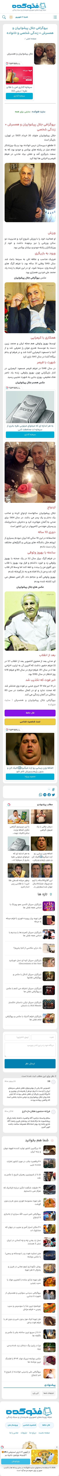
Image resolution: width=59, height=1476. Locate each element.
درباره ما (32, 1433)
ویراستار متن (13, 1425)
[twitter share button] (53, 794)
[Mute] (38, 1461)
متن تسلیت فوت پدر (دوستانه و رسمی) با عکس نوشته (23, 1255)
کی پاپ (36, 1393)
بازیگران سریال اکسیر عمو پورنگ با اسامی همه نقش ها (26, 906)
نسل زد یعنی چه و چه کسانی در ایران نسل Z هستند (24, 1242)
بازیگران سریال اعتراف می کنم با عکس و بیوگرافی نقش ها (24, 990)
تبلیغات (24, 1433)
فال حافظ (46, 1425)
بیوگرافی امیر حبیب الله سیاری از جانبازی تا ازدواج (22, 1216)
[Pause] (34, 1461)
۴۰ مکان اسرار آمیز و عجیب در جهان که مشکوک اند (23, 1229)
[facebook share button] (49, 794)
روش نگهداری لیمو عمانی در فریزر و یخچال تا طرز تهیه (24, 1268)
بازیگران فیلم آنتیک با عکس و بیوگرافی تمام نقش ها (23, 1018)
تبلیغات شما (49, 1393)
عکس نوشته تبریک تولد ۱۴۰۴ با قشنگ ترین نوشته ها (23, 1360)
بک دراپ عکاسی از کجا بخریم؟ (27, 948)
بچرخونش (16, 1461)
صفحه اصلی (31, 38)
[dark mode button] (10, 17)
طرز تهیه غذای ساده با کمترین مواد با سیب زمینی (24, 1281)
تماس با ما (13, 1433)
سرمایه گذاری (19, 96)
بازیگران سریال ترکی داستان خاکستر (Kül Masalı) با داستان (25, 1004)
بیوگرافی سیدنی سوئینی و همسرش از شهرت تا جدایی (23, 1295)
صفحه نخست (44, 1433)
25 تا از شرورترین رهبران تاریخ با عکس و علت (22, 1176)
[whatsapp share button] (40, 794)
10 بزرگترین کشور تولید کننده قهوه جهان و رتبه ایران (22, 1150)
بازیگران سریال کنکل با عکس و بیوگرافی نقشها (27, 976)
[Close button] (56, 1447)
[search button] (4, 17)
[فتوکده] (29, 6)
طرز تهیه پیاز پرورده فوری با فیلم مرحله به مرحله (24, 920)
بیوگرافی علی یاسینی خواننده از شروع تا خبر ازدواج (22, 1373)
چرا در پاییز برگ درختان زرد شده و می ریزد (24, 1347)
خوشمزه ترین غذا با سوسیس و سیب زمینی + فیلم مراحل (24, 1308)
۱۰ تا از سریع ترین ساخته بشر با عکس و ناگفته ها (23, 1334)
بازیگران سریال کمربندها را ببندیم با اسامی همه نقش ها (25, 934)
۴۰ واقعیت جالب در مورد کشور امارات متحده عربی (24, 1163)
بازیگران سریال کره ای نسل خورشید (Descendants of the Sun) (25, 962)
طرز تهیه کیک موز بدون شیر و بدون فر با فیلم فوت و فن (22, 1321)
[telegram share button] (45, 794)
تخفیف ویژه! (30, 776)
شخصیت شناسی (29, 1425)
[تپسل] (7, 63)
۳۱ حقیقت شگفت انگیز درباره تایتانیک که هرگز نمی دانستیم (22, 1189)
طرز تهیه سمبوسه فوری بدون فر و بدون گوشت (22, 1203)
